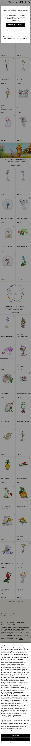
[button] (27, 7)
